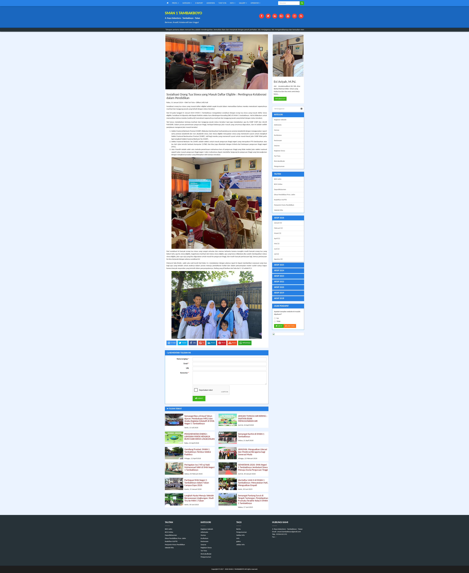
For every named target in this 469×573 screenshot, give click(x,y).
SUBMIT (200, 398)
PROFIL (175, 3)
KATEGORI (186, 3)
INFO (232, 3)
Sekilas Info (240, 535)
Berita (238, 529)
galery (238, 541)
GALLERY (242, 3)
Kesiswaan (278, 141)
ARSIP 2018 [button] (279, 298)
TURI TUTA (222, 3)
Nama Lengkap (183, 359)
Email (186, 364)
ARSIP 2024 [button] (279, 271)
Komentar (184, 373)
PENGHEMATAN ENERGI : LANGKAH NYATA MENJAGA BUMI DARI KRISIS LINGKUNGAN (199, 436)
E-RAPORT (199, 3)
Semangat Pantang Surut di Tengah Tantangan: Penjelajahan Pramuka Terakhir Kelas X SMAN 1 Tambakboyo (253, 500)
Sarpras (277, 146)
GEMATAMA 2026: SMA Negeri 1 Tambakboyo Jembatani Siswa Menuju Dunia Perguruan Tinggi (253, 467)
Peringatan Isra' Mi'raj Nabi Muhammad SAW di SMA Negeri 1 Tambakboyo (199, 467)
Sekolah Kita (278, 210)
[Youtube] (287, 16)
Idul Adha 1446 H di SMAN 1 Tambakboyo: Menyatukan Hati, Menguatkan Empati (253, 483)
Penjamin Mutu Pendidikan (284, 205)
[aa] (288, 334)
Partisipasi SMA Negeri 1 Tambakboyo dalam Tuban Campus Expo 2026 (196, 483)
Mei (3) (276, 244)
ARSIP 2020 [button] (279, 287)
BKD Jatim (277, 179)
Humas (276, 130)
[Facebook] (261, 16)
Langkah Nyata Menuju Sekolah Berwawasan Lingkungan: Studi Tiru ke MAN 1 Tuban (199, 498)
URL (187, 368)
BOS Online (278, 184)
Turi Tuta (277, 156)
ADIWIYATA (211, 3)
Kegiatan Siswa (279, 151)
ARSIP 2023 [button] (279, 276)
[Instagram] (294, 16)
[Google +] (281, 16)
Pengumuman (279, 166)
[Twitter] (268, 16)
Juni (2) (277, 249)
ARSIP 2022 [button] (279, 282)
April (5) (277, 239)
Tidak (278, 321)
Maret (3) (277, 233)
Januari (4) (278, 223)
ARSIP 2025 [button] (279, 265)
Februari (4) (278, 228)
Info (237, 538)
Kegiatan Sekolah (280, 120)
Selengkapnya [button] (279, 98)
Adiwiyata (277, 125)
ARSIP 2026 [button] (279, 218)
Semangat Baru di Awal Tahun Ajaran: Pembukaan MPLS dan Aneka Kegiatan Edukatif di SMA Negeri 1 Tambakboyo (199, 420)
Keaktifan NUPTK (280, 200)
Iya (278, 318)
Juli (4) (276, 254)
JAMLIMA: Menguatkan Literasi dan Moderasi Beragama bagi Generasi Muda (252, 452)
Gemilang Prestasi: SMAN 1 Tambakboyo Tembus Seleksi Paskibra (197, 452)
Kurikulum (278, 135)
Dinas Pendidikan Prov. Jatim (284, 195)
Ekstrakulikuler (279, 161)
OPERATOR (255, 3)
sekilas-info (240, 545)
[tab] (288, 218)
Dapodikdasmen (280, 190)
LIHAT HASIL (291, 326)
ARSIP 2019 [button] (279, 293)
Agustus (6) (278, 259)
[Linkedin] (274, 16)
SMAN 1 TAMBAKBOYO (236, 569)
